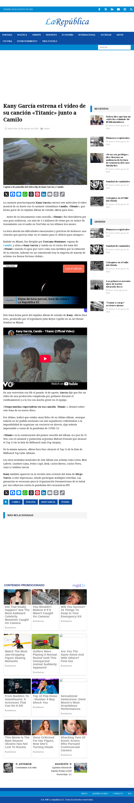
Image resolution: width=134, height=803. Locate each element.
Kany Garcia (48, 502)
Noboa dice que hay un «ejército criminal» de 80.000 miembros (118, 119)
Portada (7, 35)
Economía (67, 35)
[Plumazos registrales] (96, 141)
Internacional (87, 35)
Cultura (7, 41)
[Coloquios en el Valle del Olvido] (96, 201)
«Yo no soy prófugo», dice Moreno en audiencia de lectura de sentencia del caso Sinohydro (118, 160)
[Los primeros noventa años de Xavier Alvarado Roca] (96, 285)
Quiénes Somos (100, 794)
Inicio (84, 794)
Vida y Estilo (49, 41)
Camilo (7, 245)
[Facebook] (99, 9)
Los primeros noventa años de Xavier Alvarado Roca (118, 284)
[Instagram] (125, 9)
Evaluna (30, 502)
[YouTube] (118, 9)
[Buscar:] (114, 47)
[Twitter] (106, 9)
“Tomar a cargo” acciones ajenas (115, 304)
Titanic (65, 502)
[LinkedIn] (112, 9)
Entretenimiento (27, 41)
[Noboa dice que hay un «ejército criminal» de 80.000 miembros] (96, 120)
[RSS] (131, 9)
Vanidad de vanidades (118, 181)
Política (22, 35)
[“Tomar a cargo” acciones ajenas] (96, 306)
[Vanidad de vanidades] (96, 185)
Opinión (36, 35)
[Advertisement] (67, 75)
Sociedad (106, 35)
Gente (120, 35)
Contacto (118, 794)
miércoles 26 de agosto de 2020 (23, 128)
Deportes (51, 35)
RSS (130, 794)
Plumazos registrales (118, 137)
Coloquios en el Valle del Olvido (117, 199)
